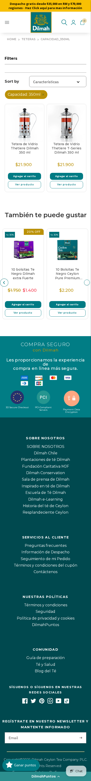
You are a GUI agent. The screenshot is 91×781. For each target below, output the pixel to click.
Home (11, 39)
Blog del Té (45, 671)
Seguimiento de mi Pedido (45, 559)
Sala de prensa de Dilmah (45, 479)
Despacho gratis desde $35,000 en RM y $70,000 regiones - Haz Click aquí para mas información (45, 6)
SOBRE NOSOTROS (45, 446)
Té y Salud (45, 664)
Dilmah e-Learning (45, 499)
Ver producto (24, 184)
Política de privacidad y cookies (45, 618)
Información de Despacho (45, 552)
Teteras (28, 39)
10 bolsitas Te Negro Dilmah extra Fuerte (23, 273)
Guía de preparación (45, 658)
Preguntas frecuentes (45, 545)
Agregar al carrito (24, 176)
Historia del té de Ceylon (45, 506)
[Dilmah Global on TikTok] (66, 702)
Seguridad (45, 611)
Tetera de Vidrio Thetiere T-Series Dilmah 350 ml (66, 148)
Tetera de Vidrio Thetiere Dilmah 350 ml (24, 148)
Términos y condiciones (45, 605)
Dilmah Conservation (45, 473)
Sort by (12, 81)
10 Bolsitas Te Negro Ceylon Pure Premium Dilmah (67, 273)
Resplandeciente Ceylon (45, 512)
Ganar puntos (25, 765)
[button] (45, 776)
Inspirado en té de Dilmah (46, 486)
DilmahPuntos (45, 625)
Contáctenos (45, 572)
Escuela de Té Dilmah (45, 492)
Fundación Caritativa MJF (45, 466)
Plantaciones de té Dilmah (45, 459)
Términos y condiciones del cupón (45, 565)
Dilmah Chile (45, 453)
